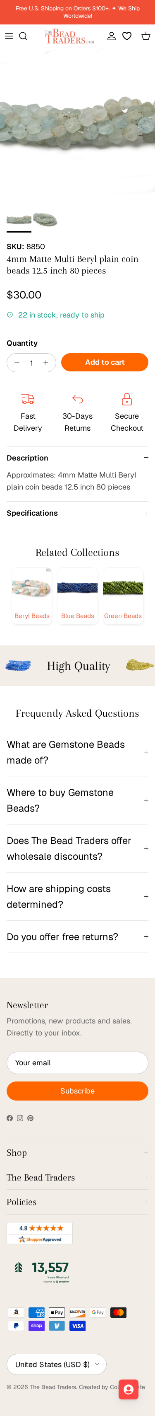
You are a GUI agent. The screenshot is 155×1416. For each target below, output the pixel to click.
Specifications (32, 513)
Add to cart (105, 362)
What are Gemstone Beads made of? (66, 752)
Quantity (22, 343)
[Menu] (9, 36)
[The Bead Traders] (69, 36)
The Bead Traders (53, 1387)
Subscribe (77, 1091)
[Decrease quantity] (14, 363)
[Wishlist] (128, 36)
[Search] (27, 36)
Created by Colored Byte (112, 1387)
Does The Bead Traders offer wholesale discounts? (69, 848)
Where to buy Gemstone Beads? (60, 800)
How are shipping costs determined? (59, 896)
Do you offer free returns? (62, 936)
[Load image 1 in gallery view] (77, 126)
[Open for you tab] (128, 1389)
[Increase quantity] (48, 363)
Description (27, 458)
